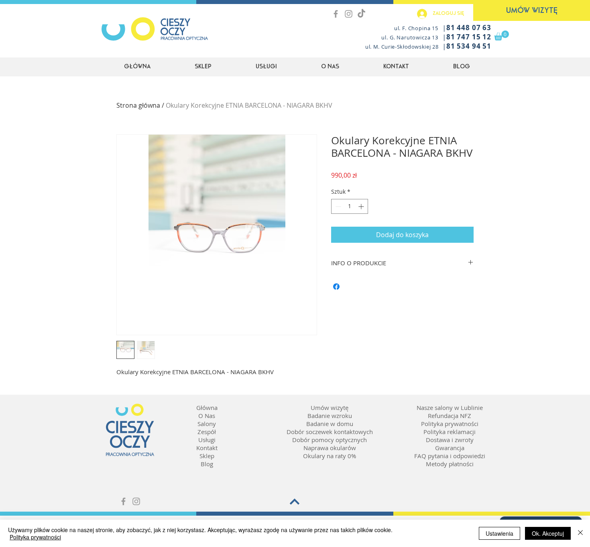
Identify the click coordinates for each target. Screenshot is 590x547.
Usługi (207, 440)
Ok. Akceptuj (548, 533)
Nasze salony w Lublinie (450, 408)
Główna (207, 408)
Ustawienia (499, 533)
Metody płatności (450, 464)
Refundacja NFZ (449, 416)
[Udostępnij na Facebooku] (336, 286)
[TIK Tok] (361, 14)
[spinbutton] (349, 206)
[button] (501, 36)
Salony (206, 424)
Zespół (206, 432)
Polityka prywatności (449, 424)
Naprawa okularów (329, 448)
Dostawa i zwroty (450, 440)
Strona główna (138, 105)
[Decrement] (337, 206)
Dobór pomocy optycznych (329, 440)
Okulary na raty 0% (329, 456)
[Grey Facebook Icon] (336, 14)
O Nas (206, 416)
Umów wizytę (329, 408)
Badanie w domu (329, 424)
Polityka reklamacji (449, 432)
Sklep (206, 456)
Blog (207, 464)
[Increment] (362, 206)
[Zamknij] (580, 533)
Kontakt (207, 448)
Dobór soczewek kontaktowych (330, 432)
